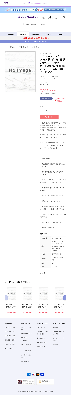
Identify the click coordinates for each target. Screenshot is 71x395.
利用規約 (55, 327)
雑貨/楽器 (35, 34)
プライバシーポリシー (58, 339)
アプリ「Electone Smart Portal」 (26, 339)
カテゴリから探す (10, 327)
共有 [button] (43, 273)
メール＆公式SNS (26, 351)
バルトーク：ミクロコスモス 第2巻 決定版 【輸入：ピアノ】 (59, 306)
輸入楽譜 (23, 34)
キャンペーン (25, 361)
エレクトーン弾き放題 (26, 328)
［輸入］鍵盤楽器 (22, 47)
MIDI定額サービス (26, 334)
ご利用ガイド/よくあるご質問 (42, 333)
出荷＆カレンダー (42, 342)
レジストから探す (10, 344)
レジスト (48, 34)
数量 (41, 106)
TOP (6, 47)
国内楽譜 (11, 34)
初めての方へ (41, 327)
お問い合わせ (41, 346)
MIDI (60, 34)
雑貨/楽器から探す (10, 340)
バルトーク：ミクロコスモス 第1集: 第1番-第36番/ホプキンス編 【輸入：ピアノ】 (11, 306)
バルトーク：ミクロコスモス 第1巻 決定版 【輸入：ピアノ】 (43, 306)
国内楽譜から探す (10, 332)
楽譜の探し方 (41, 338)
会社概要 (55, 345)
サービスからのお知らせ (26, 356)
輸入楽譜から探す (10, 336)
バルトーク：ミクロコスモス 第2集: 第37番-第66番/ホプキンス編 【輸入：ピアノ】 (27, 306)
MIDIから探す (9, 348)
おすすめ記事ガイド (26, 345)
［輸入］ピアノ (34, 47)
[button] (43, 17)
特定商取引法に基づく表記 (58, 333)
